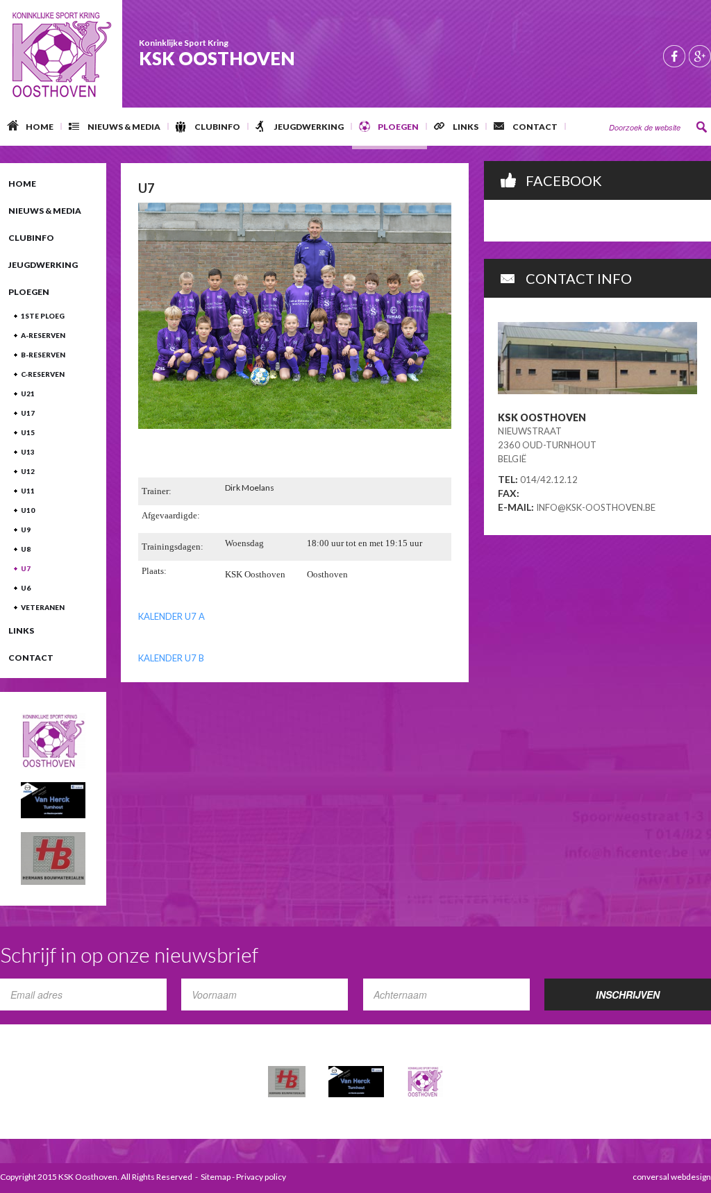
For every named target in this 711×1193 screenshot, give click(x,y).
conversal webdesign (672, 1176)
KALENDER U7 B (171, 657)
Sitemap (216, 1176)
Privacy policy (261, 1176)
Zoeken (702, 127)
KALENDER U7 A (171, 616)
